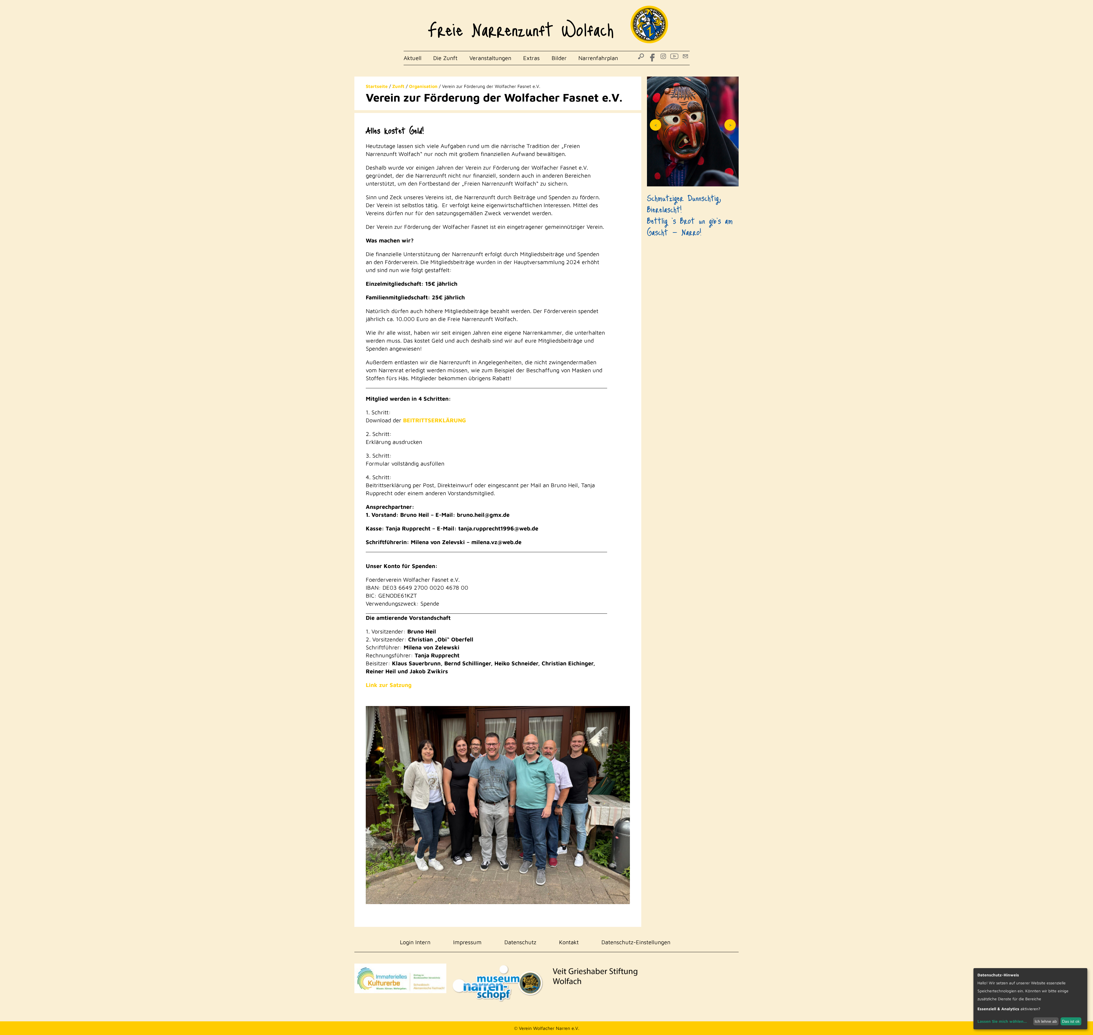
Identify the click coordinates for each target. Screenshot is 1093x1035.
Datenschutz (520, 942)
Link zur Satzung (389, 685)
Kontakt (569, 942)
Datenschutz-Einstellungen (635, 942)
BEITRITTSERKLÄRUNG (434, 420)
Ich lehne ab (1046, 1021)
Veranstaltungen (490, 58)
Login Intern (415, 942)
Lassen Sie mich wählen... (1002, 1021)
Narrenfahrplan (598, 58)
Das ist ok (1071, 1021)
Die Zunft (445, 58)
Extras (531, 58)
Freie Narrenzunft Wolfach (521, 25)
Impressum (467, 942)
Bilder (559, 58)
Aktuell (413, 58)
